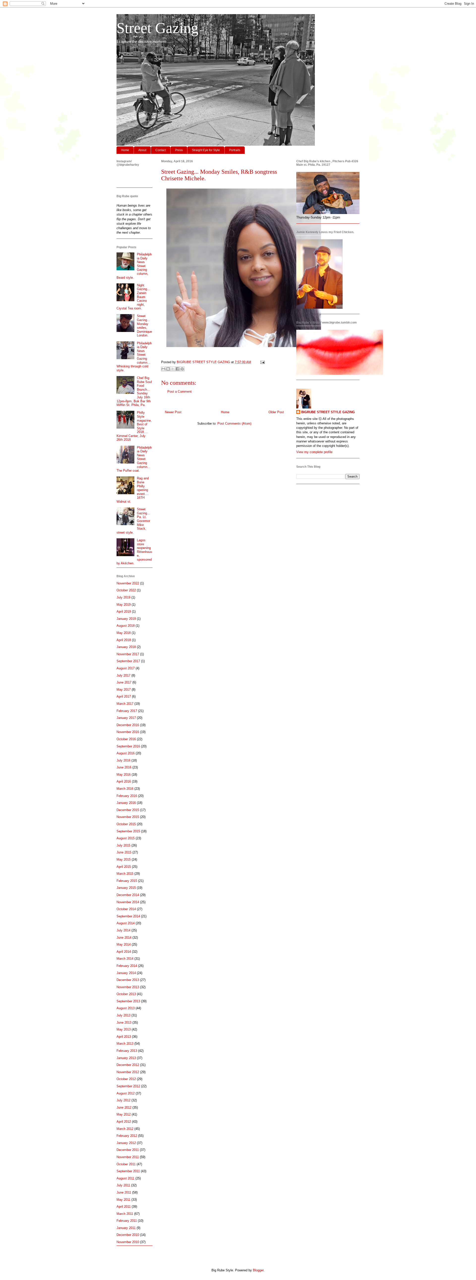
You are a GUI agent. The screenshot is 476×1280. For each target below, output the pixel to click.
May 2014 (124, 944)
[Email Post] (262, 362)
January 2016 (126, 803)
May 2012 (124, 1114)
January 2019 (126, 619)
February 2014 (127, 966)
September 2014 (128, 916)
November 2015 (128, 817)
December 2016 (128, 725)
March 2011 (125, 1214)
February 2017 (127, 711)
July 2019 (123, 597)
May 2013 (124, 1029)
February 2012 (127, 1136)
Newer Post (173, 412)
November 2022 (128, 583)
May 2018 (124, 633)
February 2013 (127, 1051)
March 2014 (125, 958)
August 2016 (126, 753)
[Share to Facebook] (177, 368)
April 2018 (124, 640)
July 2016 (123, 760)
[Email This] (163, 368)
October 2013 (126, 994)
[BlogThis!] (168, 368)
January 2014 (126, 973)
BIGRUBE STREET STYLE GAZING (328, 412)
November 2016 (128, 732)
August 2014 (126, 923)
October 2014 (126, 909)
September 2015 (128, 831)
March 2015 (125, 873)
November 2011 (128, 1157)
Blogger (258, 1270)
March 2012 (125, 1129)
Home (125, 150)
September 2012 (128, 1086)
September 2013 (128, 1001)
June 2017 (124, 682)
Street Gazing (157, 28)
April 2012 (124, 1121)
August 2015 (126, 838)
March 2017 (125, 704)
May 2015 (124, 859)
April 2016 (124, 781)
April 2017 (124, 696)
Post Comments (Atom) (234, 423)
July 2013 (123, 1015)
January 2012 (126, 1143)
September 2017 (128, 661)
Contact (160, 150)
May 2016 (124, 774)
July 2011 (123, 1185)
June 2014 (124, 937)
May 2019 (124, 604)
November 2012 (128, 1072)
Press (179, 150)
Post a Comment (179, 391)
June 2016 (124, 767)
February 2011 (127, 1221)
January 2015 (126, 888)
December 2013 (128, 980)
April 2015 (124, 867)
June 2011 (124, 1192)
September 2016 (128, 746)
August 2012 (126, 1093)
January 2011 (126, 1228)
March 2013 (125, 1043)
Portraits (234, 150)
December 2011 (128, 1150)
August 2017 (126, 668)
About (142, 150)
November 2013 (128, 987)
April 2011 (124, 1206)
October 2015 (126, 824)
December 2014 (128, 895)
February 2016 (127, 796)
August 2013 (126, 1008)
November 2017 (128, 654)
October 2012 (126, 1079)
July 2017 (123, 675)
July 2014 (123, 930)
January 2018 (126, 647)
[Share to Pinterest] (182, 368)
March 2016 (125, 788)
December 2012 (128, 1065)
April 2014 (124, 951)
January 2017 (126, 718)
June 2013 (124, 1022)
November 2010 (128, 1242)
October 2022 (126, 590)
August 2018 (126, 625)
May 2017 (124, 689)
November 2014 (128, 902)
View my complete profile (314, 452)
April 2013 (124, 1036)
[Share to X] (172, 368)
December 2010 (128, 1235)
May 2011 (123, 1199)
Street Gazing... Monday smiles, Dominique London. (144, 325)
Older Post (276, 412)
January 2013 (126, 1058)
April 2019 (124, 611)
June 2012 (124, 1107)
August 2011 (125, 1178)
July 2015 (123, 845)
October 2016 (126, 739)
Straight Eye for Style (206, 150)
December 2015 (128, 810)
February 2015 (127, 881)
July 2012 (123, 1100)
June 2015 (124, 852)
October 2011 (126, 1164)
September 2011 (128, 1171)
